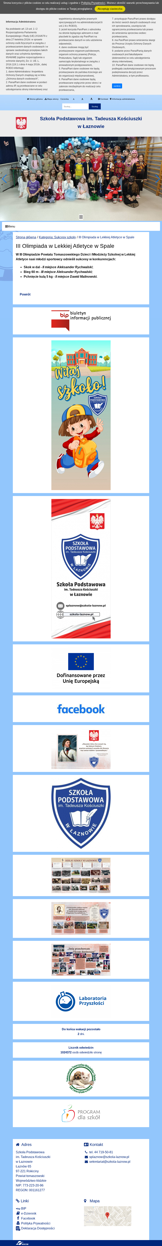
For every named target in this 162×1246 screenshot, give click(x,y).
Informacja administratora (123, 99)
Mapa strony (52, 99)
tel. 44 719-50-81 (101, 1152)
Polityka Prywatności (35, 1223)
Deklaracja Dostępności (37, 1228)
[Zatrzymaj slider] (81, 217)
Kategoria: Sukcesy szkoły (57, 237)
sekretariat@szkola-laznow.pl (109, 1161)
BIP (23, 1208)
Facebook (27, 1218)
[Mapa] (107, 1216)
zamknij (117, 86)
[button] (4, 178)
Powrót (25, 294)
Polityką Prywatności (93, 2)
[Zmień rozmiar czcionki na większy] (82, 99)
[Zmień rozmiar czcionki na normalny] (73, 99)
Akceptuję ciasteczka (110, 8)
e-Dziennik (28, 1213)
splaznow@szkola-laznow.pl (109, 1157)
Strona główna (36, 99)
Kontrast (104, 99)
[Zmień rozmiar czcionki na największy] (91, 99)
